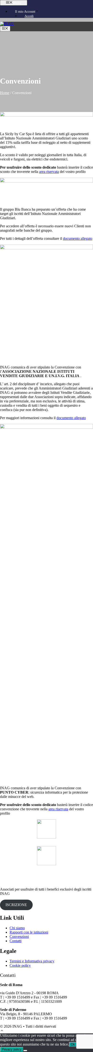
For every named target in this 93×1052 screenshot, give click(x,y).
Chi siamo (17, 928)
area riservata (49, 172)
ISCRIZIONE (16, 905)
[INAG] (7, 24)
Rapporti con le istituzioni (29, 932)
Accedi (29, 16)
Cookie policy (20, 965)
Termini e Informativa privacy (32, 961)
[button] (2, 1031)
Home (4, 93)
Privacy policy (11, 1049)
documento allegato (77, 238)
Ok (73, 1044)
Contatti (15, 941)
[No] (25, 1050)
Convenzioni (19, 937)
